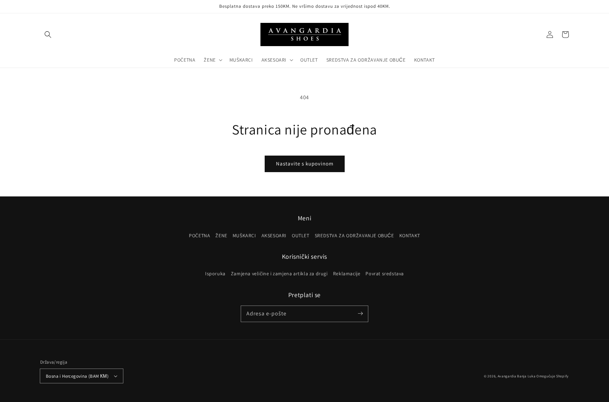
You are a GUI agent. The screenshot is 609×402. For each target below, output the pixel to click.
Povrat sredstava (384, 273)
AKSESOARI (274, 235)
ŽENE (221, 235)
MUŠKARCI (244, 235)
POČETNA (199, 235)
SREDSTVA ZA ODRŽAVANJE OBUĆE (354, 235)
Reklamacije (347, 273)
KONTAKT (409, 235)
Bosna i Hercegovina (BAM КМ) (77, 376)
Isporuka (215, 273)
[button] (48, 34)
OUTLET (300, 235)
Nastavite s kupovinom (304, 163)
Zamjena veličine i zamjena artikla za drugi (279, 273)
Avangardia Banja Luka (517, 376)
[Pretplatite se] (360, 313)
